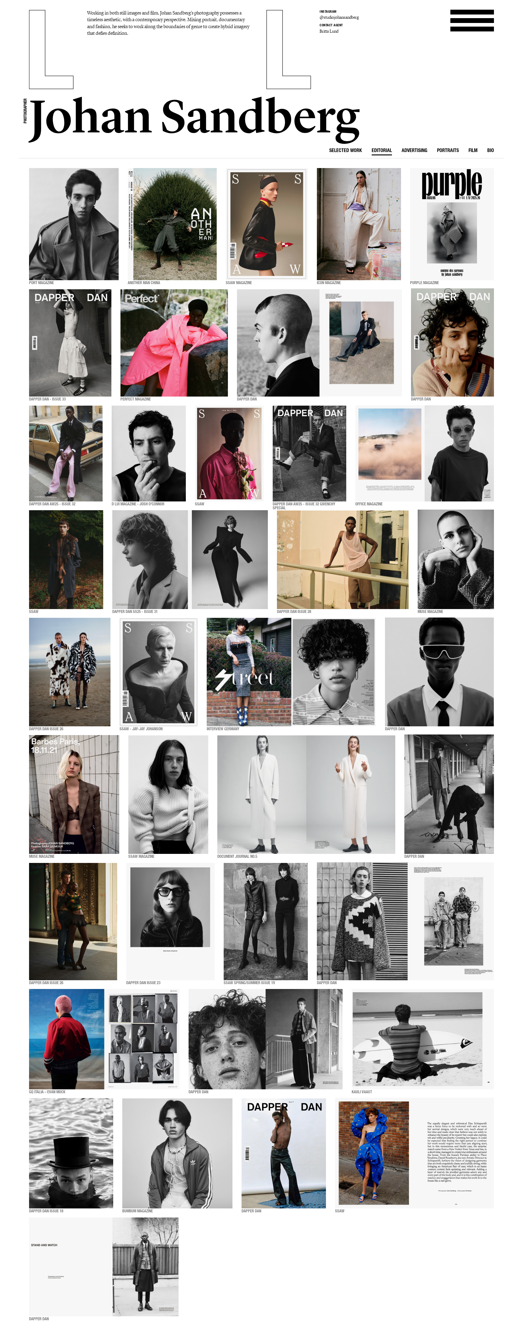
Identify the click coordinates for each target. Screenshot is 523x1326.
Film (473, 151)
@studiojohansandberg (339, 17)
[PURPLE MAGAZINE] (452, 224)
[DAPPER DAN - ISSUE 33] (70, 343)
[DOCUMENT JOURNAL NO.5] (306, 794)
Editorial (382, 151)
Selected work (345, 151)
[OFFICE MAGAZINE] (424, 453)
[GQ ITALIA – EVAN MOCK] (104, 1039)
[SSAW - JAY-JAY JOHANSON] (159, 672)
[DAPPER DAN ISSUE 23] (170, 921)
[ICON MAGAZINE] (359, 224)
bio (490, 151)
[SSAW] (229, 453)
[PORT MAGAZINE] (74, 224)
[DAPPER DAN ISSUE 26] (69, 672)
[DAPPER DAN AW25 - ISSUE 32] (66, 453)
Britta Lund (329, 31)
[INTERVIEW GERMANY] (291, 672)
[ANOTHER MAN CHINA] (172, 224)
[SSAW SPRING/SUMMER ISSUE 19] (266, 921)
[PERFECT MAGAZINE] (174, 343)
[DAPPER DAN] (319, 343)
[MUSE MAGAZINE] (456, 560)
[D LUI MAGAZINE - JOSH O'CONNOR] (149, 453)
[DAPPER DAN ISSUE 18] (71, 1153)
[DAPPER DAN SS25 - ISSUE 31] (190, 560)
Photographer (26, 111)
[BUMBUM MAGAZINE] (177, 1153)
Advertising (414, 151)
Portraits (448, 151)
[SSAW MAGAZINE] (267, 224)
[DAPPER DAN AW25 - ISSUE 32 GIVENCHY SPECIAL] (309, 453)
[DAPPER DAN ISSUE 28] (343, 560)
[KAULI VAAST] (423, 1039)
